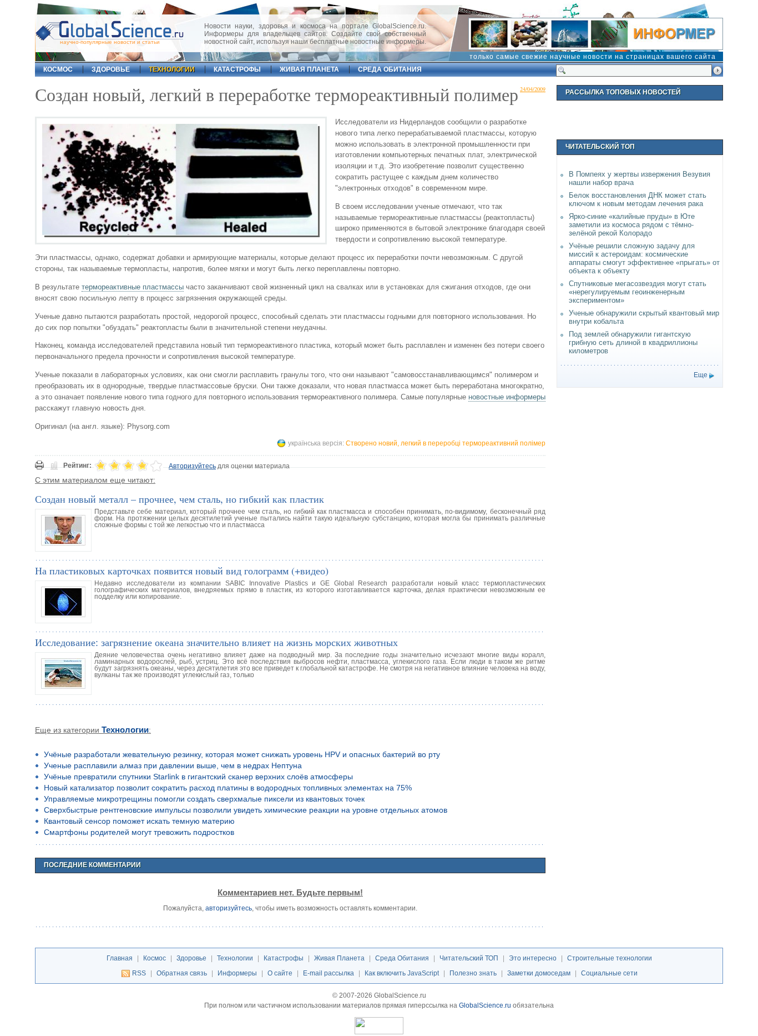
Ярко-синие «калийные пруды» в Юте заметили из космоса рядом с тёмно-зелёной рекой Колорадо (632, 224)
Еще (701, 375)
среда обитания (390, 69)
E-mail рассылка (328, 973)
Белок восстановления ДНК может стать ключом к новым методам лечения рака (637, 199)
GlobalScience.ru (485, 1005)
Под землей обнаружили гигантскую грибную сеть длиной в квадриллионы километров (633, 342)
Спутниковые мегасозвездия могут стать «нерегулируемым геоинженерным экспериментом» (637, 291)
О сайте (279, 973)
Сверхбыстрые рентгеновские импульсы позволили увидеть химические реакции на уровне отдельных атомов (245, 809)
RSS (139, 973)
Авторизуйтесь (192, 466)
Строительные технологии (609, 958)
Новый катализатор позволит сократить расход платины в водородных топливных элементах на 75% (228, 787)
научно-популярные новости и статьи (110, 42)
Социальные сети (609, 973)
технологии (172, 69)
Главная (120, 958)
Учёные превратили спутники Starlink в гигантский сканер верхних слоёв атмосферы (198, 776)
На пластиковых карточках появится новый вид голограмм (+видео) (182, 570)
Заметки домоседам (538, 973)
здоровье (111, 69)
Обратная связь (181, 973)
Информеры (237, 973)
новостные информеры (506, 397)
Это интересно (533, 958)
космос (58, 69)
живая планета (309, 69)
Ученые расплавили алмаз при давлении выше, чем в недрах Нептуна (173, 765)
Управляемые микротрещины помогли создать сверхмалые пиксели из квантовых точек (204, 798)
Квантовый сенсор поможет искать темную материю (139, 821)
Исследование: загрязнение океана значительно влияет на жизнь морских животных (216, 642)
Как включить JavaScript (402, 973)
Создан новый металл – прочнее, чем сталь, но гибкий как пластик (179, 499)
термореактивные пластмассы (133, 287)
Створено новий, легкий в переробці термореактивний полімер (445, 443)
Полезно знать (473, 973)
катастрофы (237, 69)
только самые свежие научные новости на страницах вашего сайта (592, 57)
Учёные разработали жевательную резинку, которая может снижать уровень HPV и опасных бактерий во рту (242, 754)
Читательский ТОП (468, 958)
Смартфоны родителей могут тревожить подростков (139, 832)
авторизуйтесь (228, 908)
